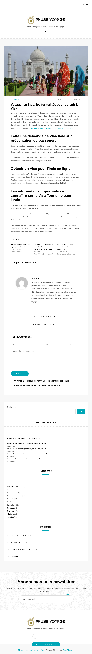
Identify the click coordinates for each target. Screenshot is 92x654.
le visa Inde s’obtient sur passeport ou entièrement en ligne (51, 128)
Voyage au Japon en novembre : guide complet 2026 (25, 459)
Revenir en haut (45, 644)
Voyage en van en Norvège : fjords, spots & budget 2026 (26, 449)
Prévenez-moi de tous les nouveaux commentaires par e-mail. (41, 381)
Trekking (10, 517)
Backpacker (11, 493)
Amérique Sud (12, 490)
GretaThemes (68, 650)
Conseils (16, 99)
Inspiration (11, 505)
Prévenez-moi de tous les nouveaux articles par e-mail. (38, 386)
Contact (15, 556)
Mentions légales (20, 542)
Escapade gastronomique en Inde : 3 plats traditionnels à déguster (43, 247)
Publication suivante (45, 325)
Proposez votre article (24, 549)
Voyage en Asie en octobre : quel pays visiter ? (23, 438)
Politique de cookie (22, 535)
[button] (83, 3)
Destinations (12, 502)
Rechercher (11, 407)
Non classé (11, 511)
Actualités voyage (13, 487)
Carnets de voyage (14, 496)
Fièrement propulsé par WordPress (31, 650)
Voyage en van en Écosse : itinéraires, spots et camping (26, 443)
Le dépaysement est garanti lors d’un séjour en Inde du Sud (67, 247)
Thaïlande (11, 514)
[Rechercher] (81, 412)
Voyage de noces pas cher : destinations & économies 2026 (28, 454)
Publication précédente (47, 317)
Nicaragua (11, 508)
